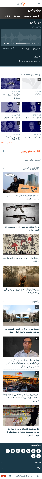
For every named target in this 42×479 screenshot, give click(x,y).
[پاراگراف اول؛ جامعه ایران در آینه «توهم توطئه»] (21, 244)
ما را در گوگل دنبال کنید (24, 476)
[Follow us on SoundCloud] (8, 451)
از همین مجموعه (31, 16)
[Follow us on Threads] (33, 456)
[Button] (37, 57)
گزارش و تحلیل (31, 168)
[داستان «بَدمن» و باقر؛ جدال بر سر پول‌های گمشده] (21, 182)
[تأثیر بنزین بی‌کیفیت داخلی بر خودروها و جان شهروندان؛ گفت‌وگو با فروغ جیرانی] (21, 381)
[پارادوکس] (31, 83)
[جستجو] (37, 476)
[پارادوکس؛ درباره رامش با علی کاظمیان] (10, 126)
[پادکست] (10, 476)
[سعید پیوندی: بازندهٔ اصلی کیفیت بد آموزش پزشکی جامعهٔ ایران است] (21, 315)
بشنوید (35, 301)
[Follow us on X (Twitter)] (18, 451)
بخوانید (17, 16)
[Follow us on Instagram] (38, 456)
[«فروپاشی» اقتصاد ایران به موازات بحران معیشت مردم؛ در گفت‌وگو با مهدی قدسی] (21, 415)
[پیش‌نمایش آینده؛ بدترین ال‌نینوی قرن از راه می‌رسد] (21, 276)
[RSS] (33, 451)
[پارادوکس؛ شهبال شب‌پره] (31, 126)
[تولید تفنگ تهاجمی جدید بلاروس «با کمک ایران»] (21, 213)
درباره (7, 16)
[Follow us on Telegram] (23, 451)
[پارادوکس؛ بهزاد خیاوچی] (10, 107)
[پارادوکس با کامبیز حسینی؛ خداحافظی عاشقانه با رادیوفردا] (10, 83)
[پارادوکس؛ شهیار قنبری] (31, 107)
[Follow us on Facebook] (28, 451)
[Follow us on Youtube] (13, 451)
